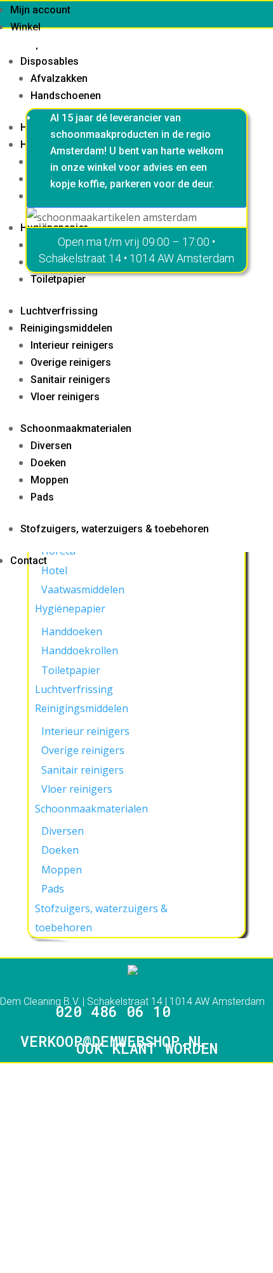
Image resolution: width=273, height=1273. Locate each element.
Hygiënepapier (70, 609)
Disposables (49, 61)
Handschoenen (65, 96)
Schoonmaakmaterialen (75, 428)
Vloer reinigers (65, 397)
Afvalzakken (59, 78)
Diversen (51, 446)
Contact (28, 561)
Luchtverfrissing (59, 311)
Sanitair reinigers (70, 380)
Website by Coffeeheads (57, 1074)
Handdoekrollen (79, 650)
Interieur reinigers (72, 345)
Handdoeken (71, 631)
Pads (42, 497)
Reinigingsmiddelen (66, 328)
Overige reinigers (70, 362)
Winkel (25, 27)
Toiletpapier (58, 279)
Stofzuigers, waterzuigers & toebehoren (114, 529)
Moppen (49, 480)
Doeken (48, 463)
